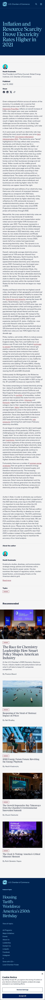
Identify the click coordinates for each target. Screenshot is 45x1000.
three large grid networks (15, 299)
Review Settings (22, 990)
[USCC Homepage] (22, 882)
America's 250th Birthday (16, 913)
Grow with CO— (8, 962)
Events (5, 936)
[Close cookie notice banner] (42, 973)
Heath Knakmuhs (9, 72)
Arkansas (28, 400)
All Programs (7, 930)
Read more (7, 580)
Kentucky (6, 402)
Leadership (7, 943)
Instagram (6, 955)
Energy (6, 591)
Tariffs (8, 901)
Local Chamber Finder (11, 965)
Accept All (22, 996)
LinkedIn (6, 949)
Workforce (11, 906)
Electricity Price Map (11, 109)
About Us (6, 940)
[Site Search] (36, 4)
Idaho (17, 407)
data (39, 134)
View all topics (8, 924)
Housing (10, 897)
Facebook (6, 952)
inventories (10, 440)
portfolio (19, 395)
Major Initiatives (8, 933)
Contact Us (7, 946)
